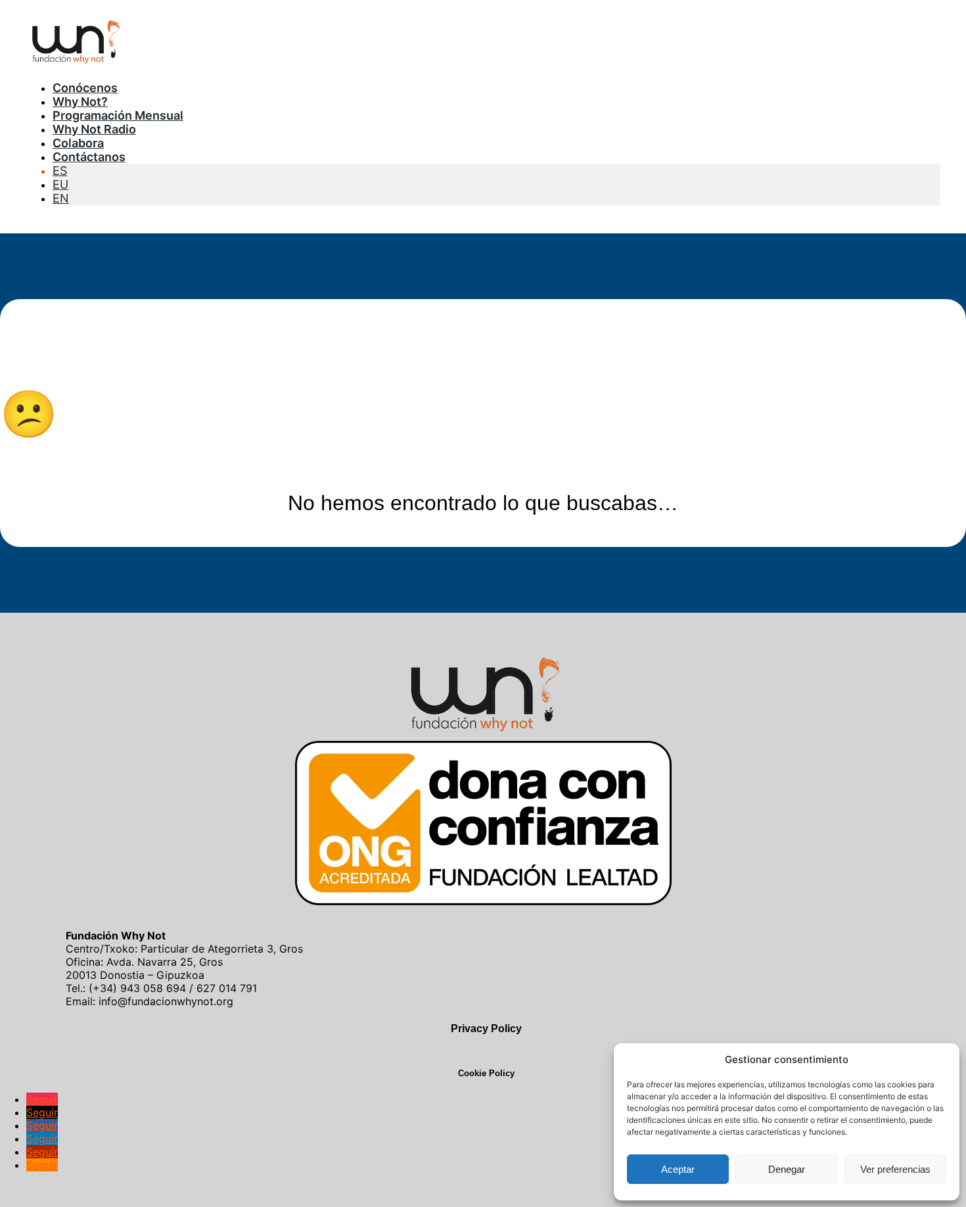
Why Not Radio (94, 129)
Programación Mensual (118, 115)
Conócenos (85, 88)
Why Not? (80, 101)
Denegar (786, 1169)
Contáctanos (89, 157)
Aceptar (678, 1169)
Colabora (78, 143)
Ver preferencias (895, 1169)
